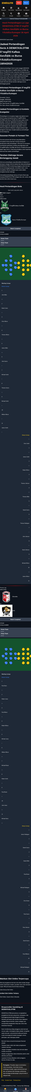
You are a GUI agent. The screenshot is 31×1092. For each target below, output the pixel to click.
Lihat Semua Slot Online (6, 989)
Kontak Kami (8, 1080)
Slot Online (11, 10)
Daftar (19, 2)
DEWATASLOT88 (9, 177)
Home (5, 1090)
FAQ (2, 1080)
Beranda (3, 10)
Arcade (11, 15)
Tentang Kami (17, 1080)
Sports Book (19, 10)
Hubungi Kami (26, 1090)
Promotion (26, 15)
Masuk (26, 2)
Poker (3, 15)
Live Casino (26, 10)
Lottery (19, 15)
